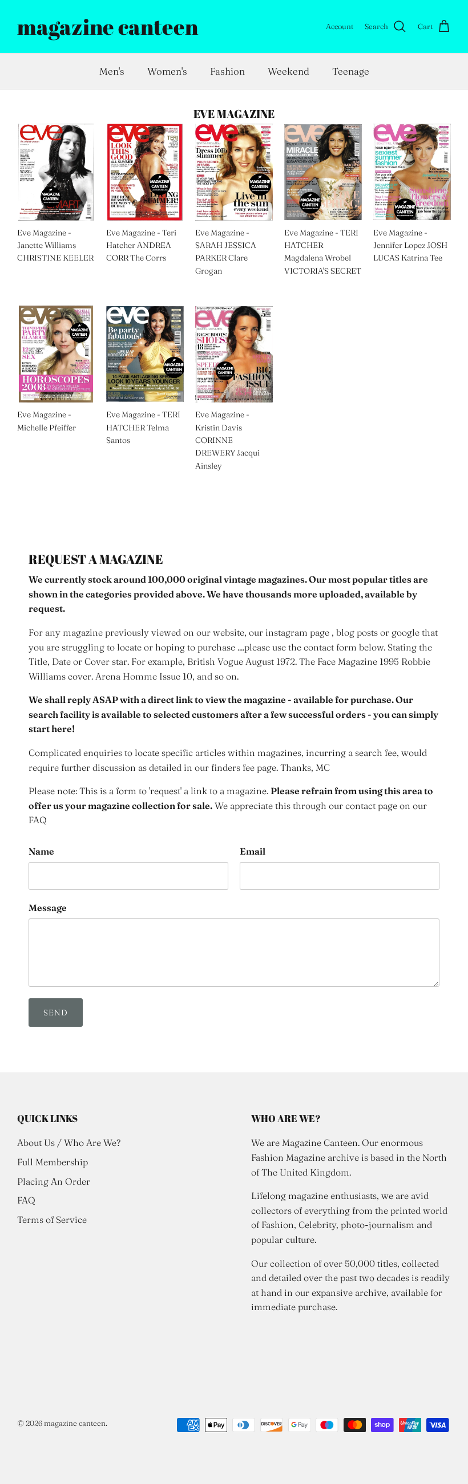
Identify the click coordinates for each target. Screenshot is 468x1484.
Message (48, 907)
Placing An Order (53, 1181)
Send (55, 1012)
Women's (167, 71)
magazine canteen (75, 1423)
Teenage (350, 71)
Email (252, 851)
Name (41, 851)
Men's (111, 71)
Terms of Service (52, 1219)
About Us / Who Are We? (68, 1142)
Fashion (227, 71)
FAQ (26, 1200)
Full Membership (52, 1162)
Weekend (288, 71)
